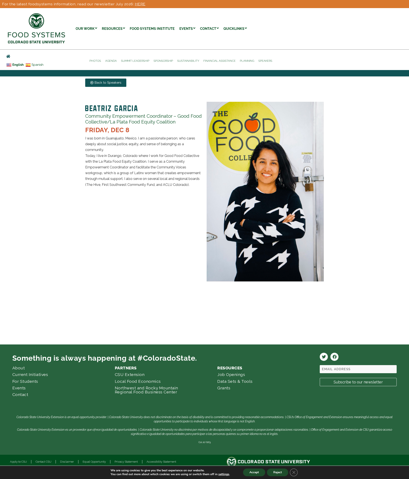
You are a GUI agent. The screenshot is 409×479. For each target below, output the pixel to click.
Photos (95, 60)
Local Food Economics (138, 381)
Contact (20, 394)
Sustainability (188, 60)
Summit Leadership (135, 60)
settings (223, 474)
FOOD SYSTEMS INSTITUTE (152, 29)
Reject (277, 472)
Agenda (111, 60)
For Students (25, 381)
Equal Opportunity (94, 461)
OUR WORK (85, 29)
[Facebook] (334, 357)
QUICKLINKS (233, 29)
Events (19, 388)
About (18, 368)
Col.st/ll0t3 (205, 442)
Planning (247, 60)
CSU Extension (130, 374)
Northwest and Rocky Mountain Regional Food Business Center (146, 390)
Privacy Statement (126, 461)
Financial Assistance (219, 60)
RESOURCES (112, 29)
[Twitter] (324, 357)
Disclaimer (67, 461)
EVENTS (186, 29)
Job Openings (231, 374)
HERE (140, 4)
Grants (223, 388)
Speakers (265, 60)
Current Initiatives (30, 374)
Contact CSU (43, 461)
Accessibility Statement (161, 461)
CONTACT (208, 29)
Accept (254, 472)
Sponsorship (163, 60)
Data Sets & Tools (235, 381)
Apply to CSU (18, 461)
